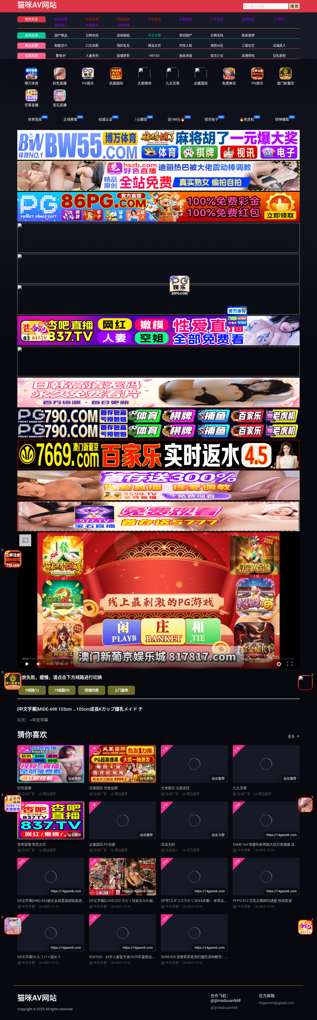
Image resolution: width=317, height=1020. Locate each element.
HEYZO (154, 55)
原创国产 (185, 35)
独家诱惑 (185, 55)
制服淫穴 (60, 45)
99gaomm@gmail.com (276, 1003)
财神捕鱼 (282, 119)
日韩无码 (217, 35)
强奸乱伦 (123, 45)
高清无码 (168, 844)
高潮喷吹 (248, 55)
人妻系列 (92, 55)
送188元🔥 (176, 119)
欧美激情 (248, 35)
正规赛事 (70, 119)
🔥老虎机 (246, 119)
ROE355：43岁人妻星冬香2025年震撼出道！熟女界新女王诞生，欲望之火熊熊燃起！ (155, 957)
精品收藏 (31, 45)
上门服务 (121, 690)
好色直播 (24, 788)
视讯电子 (211, 119)
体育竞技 (35, 119)
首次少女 (217, 55)
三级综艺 (248, 45)
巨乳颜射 (279, 55)
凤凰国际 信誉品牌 (103, 788)
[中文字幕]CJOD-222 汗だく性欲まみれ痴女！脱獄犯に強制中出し (140, 901)
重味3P (61, 55)
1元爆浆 (141, 119)
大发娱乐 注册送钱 (175, 788)
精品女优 (154, 45)
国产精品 (60, 35)
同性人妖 (185, 45)
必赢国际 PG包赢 (102, 844)
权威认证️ (105, 119)
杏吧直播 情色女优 (31, 844)
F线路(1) (32, 690)
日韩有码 (92, 35)
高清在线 (31, 35)
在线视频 (31, 55)
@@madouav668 (224, 1008)
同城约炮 (92, 690)
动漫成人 (279, 45)
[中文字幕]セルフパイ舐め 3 (38, 957)
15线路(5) (62, 690)
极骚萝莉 (123, 55)
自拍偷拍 (123, 35)
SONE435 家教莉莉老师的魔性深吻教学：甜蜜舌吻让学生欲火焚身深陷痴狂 (219, 957)
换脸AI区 (217, 45)
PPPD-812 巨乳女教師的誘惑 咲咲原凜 (262, 901)
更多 (291, 736)
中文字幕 (154, 35)
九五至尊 (240, 788)
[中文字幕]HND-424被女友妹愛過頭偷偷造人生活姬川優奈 (61, 901)
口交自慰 (92, 45)
